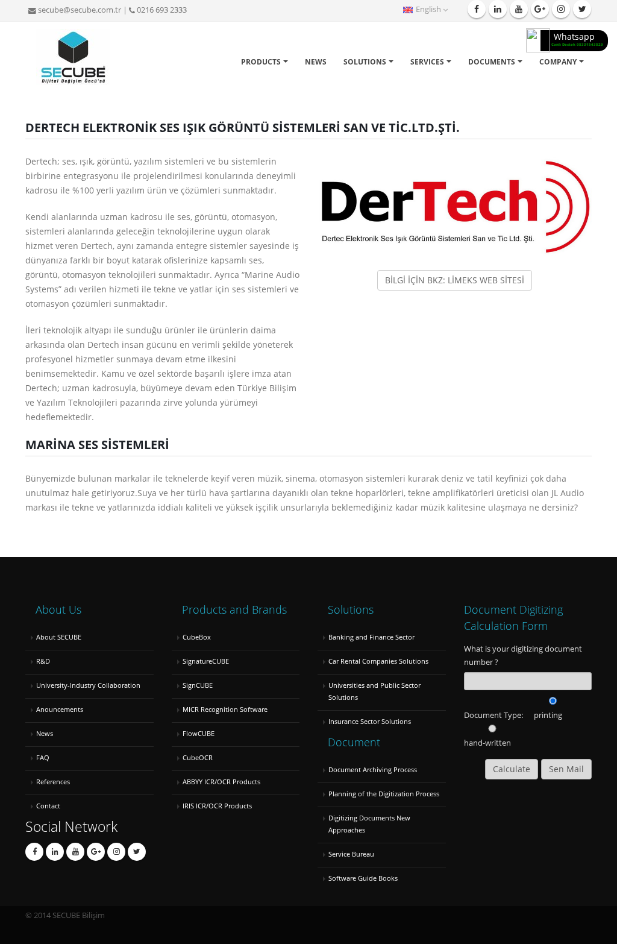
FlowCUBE (199, 733)
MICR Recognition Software (225, 709)
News (316, 62)
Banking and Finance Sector (371, 636)
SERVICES (427, 62)
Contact (48, 805)
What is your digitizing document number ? (523, 655)
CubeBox (197, 636)
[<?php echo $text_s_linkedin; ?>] (55, 852)
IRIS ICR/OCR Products (217, 805)
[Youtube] (519, 9)
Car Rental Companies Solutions (378, 661)
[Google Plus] (540, 9)
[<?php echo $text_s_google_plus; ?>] (96, 852)
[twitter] (582, 9)
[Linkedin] (498, 9)
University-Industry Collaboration (88, 685)
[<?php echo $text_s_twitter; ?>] (75, 852)
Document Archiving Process (372, 769)
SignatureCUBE (206, 661)
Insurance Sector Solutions (369, 721)
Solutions (364, 62)
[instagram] (561, 9)
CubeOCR (198, 757)
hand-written (487, 743)
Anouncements (59, 709)
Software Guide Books (363, 878)
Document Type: (493, 715)
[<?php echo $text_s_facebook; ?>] (34, 852)
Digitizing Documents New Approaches (369, 823)
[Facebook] (477, 9)
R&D (43, 661)
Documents (491, 62)
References (53, 781)
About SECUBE (58, 636)
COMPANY (558, 62)
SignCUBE (198, 685)
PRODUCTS (261, 62)
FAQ (42, 757)
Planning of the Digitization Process (383, 793)
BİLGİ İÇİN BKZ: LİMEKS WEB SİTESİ (454, 280)
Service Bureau (351, 853)
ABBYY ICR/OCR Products (221, 781)
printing (548, 715)
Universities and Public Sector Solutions (374, 691)
